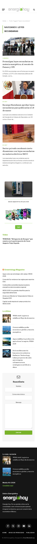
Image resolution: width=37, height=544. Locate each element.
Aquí (18, 227)
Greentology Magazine (14, 270)
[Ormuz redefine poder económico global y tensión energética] (7, 330)
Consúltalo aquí (8, 486)
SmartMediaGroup (29, 538)
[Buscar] (34, 9)
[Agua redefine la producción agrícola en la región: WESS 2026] (7, 342)
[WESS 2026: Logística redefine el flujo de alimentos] (7, 318)
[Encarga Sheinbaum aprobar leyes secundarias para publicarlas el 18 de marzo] (18, 90)
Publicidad (30, 532)
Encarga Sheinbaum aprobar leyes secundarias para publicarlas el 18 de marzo (18, 108)
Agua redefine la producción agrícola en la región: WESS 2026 (23, 341)
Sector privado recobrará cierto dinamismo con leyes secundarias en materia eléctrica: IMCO (18, 151)
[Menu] (3, 9)
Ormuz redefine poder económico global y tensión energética (23, 329)
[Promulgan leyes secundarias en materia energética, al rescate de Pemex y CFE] (18, 46)
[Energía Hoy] (19, 9)
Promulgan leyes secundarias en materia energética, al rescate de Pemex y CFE (18, 64)
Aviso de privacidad (16, 532)
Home (4, 532)
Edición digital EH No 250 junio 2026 (18, 201)
